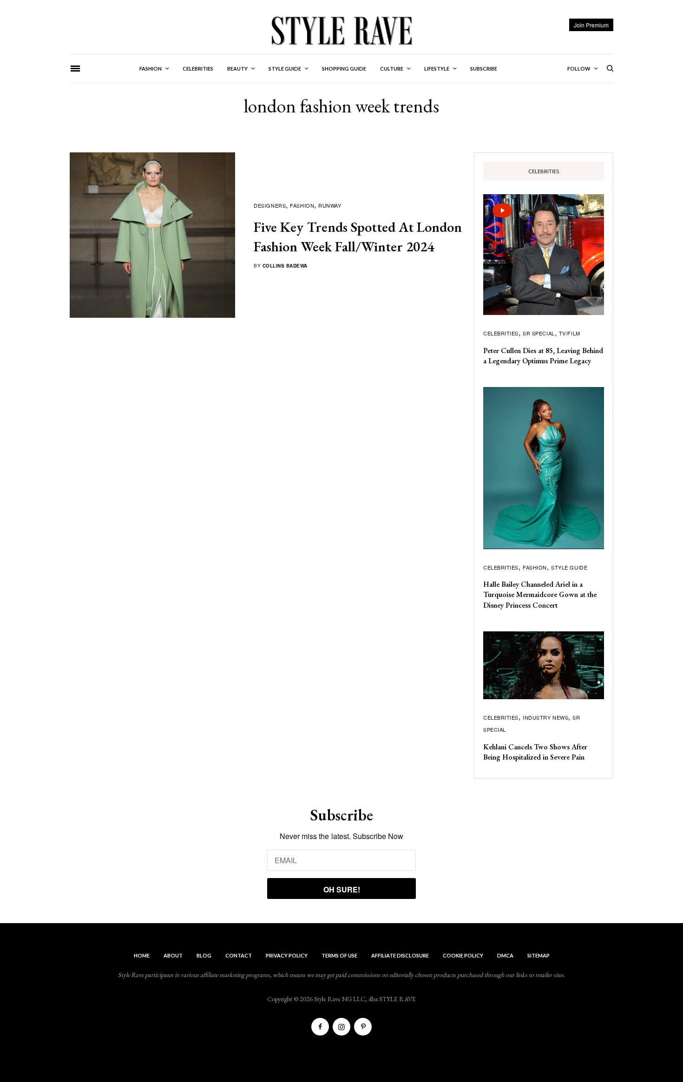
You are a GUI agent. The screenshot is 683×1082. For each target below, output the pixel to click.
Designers (270, 205)
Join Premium (591, 25)
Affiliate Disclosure (400, 955)
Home (142, 955)
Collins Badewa (285, 265)
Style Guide (569, 567)
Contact (238, 955)
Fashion (302, 205)
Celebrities (501, 333)
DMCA (505, 955)
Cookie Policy (463, 955)
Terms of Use (339, 955)
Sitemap (538, 955)
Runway (329, 205)
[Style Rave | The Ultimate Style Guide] (341, 30)
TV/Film (569, 333)
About (173, 955)
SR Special (539, 333)
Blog (204, 955)
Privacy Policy (287, 955)
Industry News (545, 717)
